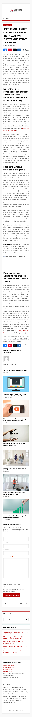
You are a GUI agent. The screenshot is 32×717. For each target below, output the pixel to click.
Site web (6, 550)
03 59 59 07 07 (7, 671)
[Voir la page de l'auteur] (16, 359)
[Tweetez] (14, 50)
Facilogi (21, 710)
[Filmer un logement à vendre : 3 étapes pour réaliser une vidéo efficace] (16, 416)
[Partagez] (5, 50)
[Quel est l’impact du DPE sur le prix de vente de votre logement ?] (16, 513)
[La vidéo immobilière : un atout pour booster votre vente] (16, 441)
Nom (5, 536)
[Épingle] (10, 50)
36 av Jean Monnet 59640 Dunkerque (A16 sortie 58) (8, 667)
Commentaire (8, 557)
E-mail (5, 543)
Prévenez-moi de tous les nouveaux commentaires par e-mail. (14, 583)
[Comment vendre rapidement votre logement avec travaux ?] (16, 490)
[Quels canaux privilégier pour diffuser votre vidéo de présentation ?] (16, 392)
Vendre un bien (8, 25)
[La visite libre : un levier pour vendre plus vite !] (16, 466)
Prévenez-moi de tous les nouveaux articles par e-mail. (14, 590)
